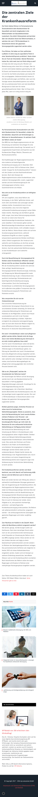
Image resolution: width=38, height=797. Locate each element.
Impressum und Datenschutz (12, 786)
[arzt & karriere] (19, 3)
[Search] (35, 3)
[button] (3, 793)
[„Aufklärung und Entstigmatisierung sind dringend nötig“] (19, 677)
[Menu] (3, 3)
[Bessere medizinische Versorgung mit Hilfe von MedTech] (19, 616)
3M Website (18, 766)
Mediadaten (27, 786)
